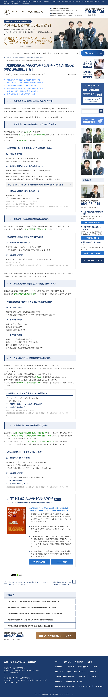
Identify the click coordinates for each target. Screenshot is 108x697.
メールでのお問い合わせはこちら (58, 635)
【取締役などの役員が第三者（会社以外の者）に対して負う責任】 (23, 583)
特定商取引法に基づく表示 (65, 686)
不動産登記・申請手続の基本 (35, 57)
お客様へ (26, 53)
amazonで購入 (62, 562)
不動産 (9, 57)
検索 (101, 111)
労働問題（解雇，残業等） (65, 676)
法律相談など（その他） (75, 681)
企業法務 (93, 671)
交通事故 (93, 676)
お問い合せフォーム (91, 53)
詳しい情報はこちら (91, 260)
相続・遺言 (59, 671)
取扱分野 (16, 53)
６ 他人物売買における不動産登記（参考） (20, 94)
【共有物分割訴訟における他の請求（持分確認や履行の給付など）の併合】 (32, 607)
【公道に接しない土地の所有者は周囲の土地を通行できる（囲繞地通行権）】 (33, 601)
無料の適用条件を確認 (26, 46)
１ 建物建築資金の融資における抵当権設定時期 (22, 80)
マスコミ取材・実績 (61, 53)
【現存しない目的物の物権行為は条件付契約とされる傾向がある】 (56, 583)
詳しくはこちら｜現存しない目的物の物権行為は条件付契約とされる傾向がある (35, 185)
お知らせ (67, 662)
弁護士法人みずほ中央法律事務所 (20, 662)
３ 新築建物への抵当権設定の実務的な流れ (20, 85)
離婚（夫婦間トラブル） (76, 671)
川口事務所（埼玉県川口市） (92, 243)
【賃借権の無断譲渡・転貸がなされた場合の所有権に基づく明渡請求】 (30, 620)
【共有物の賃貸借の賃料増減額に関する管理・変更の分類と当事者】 (29, 626)
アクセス (75, 53)
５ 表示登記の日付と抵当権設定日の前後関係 (21, 91)
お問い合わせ (83, 666)
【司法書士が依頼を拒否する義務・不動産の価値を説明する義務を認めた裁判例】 (34, 613)
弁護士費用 (47, 53)
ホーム (7, 53)
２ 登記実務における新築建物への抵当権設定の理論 (23, 82)
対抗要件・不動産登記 (19, 57)
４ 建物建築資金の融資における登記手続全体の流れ (23, 88)
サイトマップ (99, 686)
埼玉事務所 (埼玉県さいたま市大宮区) (93, 228)
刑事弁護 (82, 676)
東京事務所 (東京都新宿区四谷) (93, 212)
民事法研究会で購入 (39, 562)
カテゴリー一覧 (84, 686)
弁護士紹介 (36, 53)
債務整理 (58, 681)
